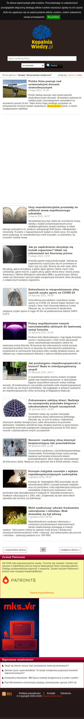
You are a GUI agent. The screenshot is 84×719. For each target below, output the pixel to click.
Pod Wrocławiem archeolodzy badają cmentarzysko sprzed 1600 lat (40, 682)
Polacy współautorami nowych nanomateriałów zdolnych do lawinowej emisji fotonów (54, 326)
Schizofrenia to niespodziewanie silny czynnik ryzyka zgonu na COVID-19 (53, 291)
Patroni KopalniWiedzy (42, 592)
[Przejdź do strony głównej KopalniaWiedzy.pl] (42, 37)
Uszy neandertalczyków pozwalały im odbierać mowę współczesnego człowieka (53, 210)
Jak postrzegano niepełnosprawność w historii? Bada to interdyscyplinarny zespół (54, 366)
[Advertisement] (42, 159)
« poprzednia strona (15, 550)
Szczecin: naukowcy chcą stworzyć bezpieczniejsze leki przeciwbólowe (52, 441)
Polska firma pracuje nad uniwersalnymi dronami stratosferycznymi (44, 84)
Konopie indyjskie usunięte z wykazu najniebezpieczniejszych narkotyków (53, 473)
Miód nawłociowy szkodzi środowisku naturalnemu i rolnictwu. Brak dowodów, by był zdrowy (53, 511)
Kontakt (51, 693)
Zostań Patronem (13, 557)
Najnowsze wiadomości (17, 659)
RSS (9, 694)
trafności (72, 75)
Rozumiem (53, 17)
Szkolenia (65, 693)
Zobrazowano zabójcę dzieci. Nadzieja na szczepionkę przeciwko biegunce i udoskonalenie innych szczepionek (53, 403)
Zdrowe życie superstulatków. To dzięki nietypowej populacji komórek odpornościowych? (41, 672)
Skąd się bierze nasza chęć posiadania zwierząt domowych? (36, 665)
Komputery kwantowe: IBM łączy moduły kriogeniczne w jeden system (41, 677)
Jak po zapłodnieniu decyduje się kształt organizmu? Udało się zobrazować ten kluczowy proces (50, 250)
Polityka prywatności (30, 693)
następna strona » (70, 550)
